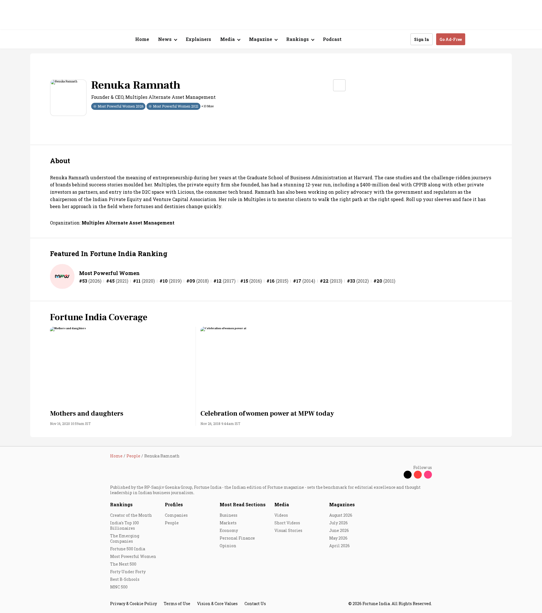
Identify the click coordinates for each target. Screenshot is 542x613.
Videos (281, 515)
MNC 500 (119, 587)
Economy (229, 530)
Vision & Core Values (217, 603)
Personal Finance (237, 538)
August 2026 (340, 515)
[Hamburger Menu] (80, 39)
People (172, 522)
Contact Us (255, 603)
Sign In (421, 39)
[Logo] (107, 39)
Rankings (121, 504)
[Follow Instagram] (428, 475)
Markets (228, 522)
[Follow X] (408, 475)
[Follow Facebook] (397, 475)
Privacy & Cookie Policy (133, 603)
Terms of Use (177, 603)
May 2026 (338, 538)
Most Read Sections (243, 504)
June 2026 (339, 530)
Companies (176, 515)
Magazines (342, 504)
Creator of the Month (131, 515)
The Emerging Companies (124, 538)
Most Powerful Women (109, 273)
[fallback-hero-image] (120, 366)
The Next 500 (123, 564)
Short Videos (287, 522)
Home (142, 39)
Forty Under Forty (128, 571)
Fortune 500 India (127, 548)
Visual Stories (288, 530)
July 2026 (338, 522)
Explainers (198, 39)
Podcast (332, 39)
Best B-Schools (124, 579)
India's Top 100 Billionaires (124, 525)
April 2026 (339, 545)
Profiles (174, 504)
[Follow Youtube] (418, 475)
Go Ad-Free (451, 39)
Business (228, 515)
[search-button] (402, 39)
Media (281, 504)
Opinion (228, 545)
